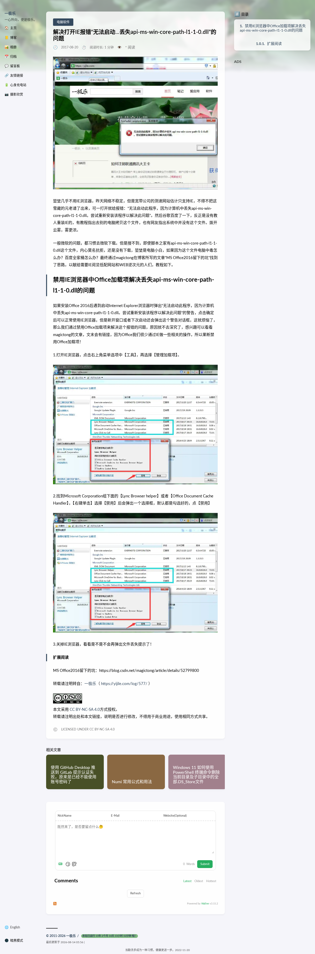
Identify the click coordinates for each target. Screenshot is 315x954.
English (15, 927)
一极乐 (10, 13)
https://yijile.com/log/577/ (124, 684)
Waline (205, 903)
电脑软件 (63, 22)
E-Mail (115, 815)
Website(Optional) (175, 815)
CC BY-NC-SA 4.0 (84, 710)
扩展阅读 (274, 44)
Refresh (135, 893)
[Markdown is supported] (61, 864)
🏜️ (11, 47)
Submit (205, 864)
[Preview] (74, 864)
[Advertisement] (272, 95)
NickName (64, 815)
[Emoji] (68, 864)
